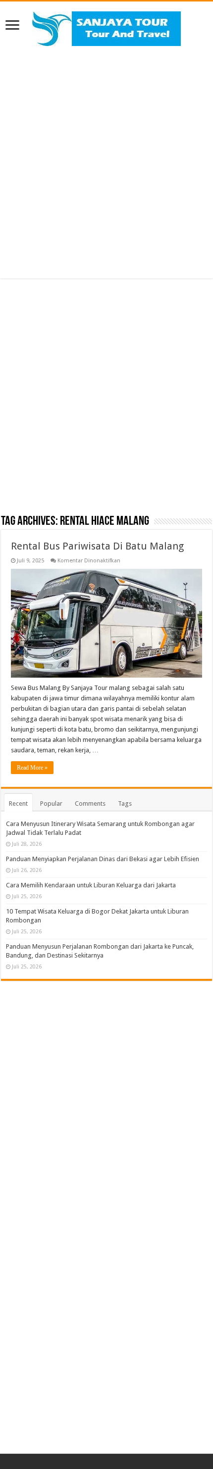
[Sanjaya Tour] (106, 27)
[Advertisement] (106, 162)
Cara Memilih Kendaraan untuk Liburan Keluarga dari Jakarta (91, 885)
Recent (18, 803)
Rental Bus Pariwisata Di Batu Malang (97, 546)
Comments (90, 803)
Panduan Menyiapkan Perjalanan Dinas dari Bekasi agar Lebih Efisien (102, 859)
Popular (51, 803)
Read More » (32, 767)
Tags (125, 803)
